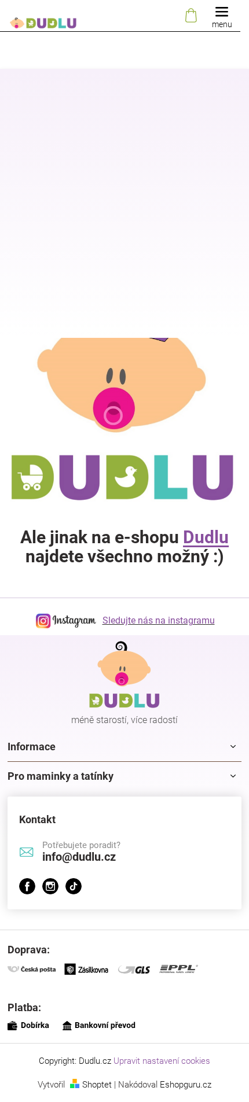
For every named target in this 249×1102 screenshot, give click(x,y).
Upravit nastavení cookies (161, 1061)
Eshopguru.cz (185, 1084)
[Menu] (221, 16)
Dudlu (206, 537)
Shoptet (97, 1084)
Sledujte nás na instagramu (158, 620)
